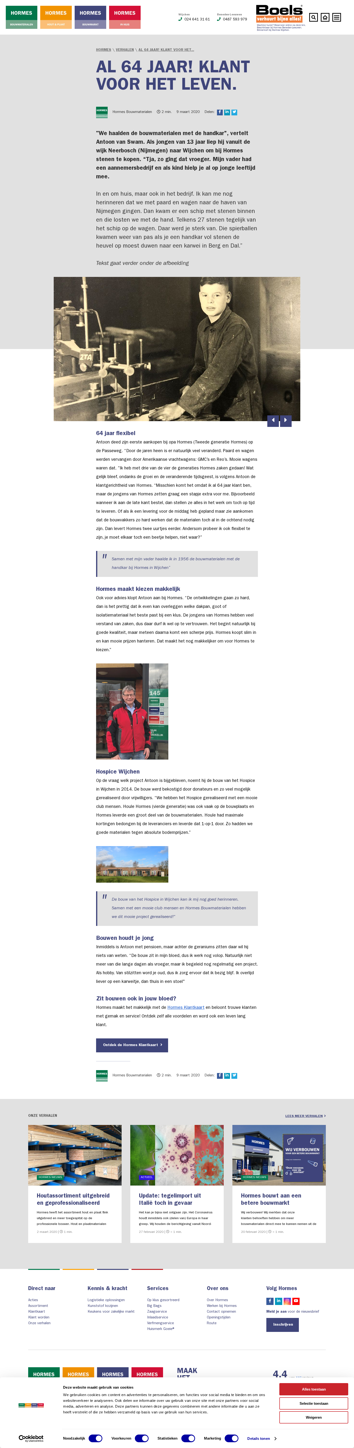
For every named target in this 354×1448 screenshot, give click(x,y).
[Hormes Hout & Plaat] (56, 17)
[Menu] (336, 17)
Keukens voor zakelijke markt (111, 1312)
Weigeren (314, 1417)
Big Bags (154, 1306)
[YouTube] (296, 1301)
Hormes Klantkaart (185, 1008)
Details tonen (258, 1438)
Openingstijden (218, 1318)
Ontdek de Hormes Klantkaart (131, 1045)
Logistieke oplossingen (106, 1300)
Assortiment (38, 1306)
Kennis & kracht (107, 1289)
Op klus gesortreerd (163, 1300)
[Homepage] (325, 17)
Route (211, 1323)
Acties (33, 1300)
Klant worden (38, 1318)
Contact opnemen (221, 1312)
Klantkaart (36, 1312)
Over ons (218, 1289)
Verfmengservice (160, 1323)
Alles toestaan (314, 1389)
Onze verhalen (39, 1323)
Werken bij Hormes (222, 1306)
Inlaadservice (157, 1318)
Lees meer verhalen (304, 1116)
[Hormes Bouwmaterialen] (21, 17)
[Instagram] (287, 1301)
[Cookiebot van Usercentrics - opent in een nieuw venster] (31, 1438)
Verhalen (125, 50)
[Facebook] (270, 1301)
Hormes (103, 50)
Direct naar (41, 1289)
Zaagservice (157, 1312)
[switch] (142, 1438)
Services (158, 1289)
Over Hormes (217, 1300)
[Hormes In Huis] (125, 17)
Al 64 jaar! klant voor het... (166, 50)
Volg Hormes (281, 1289)
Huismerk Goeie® (161, 1329)
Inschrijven (283, 1325)
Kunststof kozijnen (103, 1306)
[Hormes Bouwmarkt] (90, 17)
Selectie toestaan (314, 1403)
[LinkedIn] (278, 1301)
